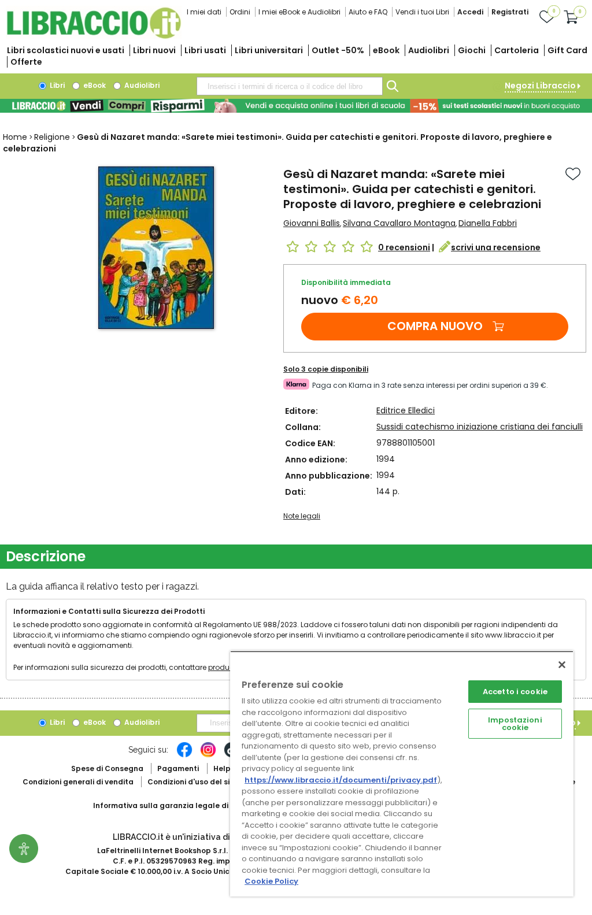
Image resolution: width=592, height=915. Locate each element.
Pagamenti (178, 768)
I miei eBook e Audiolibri (299, 12)
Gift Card (567, 50)
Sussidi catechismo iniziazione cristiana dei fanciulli (479, 426)
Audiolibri (428, 50)
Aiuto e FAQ (368, 12)
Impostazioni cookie (515, 723)
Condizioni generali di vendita (78, 782)
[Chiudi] (561, 664)
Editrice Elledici (405, 410)
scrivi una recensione (496, 247)
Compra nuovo (435, 326)
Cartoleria (516, 50)
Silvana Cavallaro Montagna (399, 223)
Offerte (26, 62)
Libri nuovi (154, 50)
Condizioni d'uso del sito (192, 782)
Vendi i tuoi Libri (422, 12)
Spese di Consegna (107, 768)
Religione (52, 137)
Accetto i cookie (515, 691)
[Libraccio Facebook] (184, 755)
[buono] (296, 106)
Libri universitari (269, 50)
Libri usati (205, 50)
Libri (56, 85)
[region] (402, 774)
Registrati (509, 12)
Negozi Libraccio (540, 85)
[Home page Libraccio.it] (94, 36)
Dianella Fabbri (487, 223)
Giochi (472, 50)
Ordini (240, 12)
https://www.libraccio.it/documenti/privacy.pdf (341, 780)
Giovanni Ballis (311, 223)
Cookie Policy (271, 881)
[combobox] (290, 86)
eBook (386, 50)
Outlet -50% (338, 50)
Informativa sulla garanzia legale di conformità (182, 805)
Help (222, 768)
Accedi (470, 12)
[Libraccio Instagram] (208, 755)
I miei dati (204, 12)
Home (15, 137)
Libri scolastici (65, 50)
